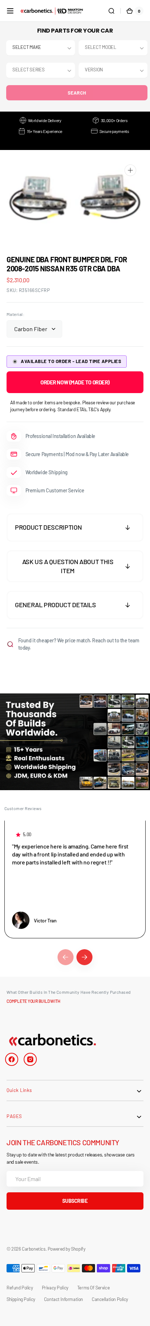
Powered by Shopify (67, 1249)
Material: (15, 314)
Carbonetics (33, 1249)
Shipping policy (21, 1299)
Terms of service (93, 1287)
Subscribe (74, 1201)
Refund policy (20, 1287)
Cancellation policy (110, 1299)
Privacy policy (55, 1287)
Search (77, 93)
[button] (10, 11)
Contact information (63, 1299)
